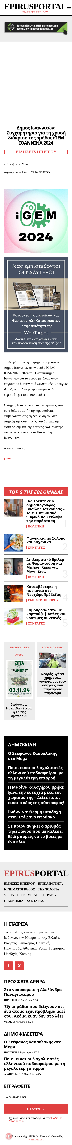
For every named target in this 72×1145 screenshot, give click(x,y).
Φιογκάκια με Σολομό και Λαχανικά (45, 540)
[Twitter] (17, 184)
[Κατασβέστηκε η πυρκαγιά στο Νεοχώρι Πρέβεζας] (13, 593)
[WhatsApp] (36, 184)
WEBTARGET (36, 1139)
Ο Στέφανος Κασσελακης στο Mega (32, 756)
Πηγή (8, 459)
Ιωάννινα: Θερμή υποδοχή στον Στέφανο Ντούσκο (34, 814)
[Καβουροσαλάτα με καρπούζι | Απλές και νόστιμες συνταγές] (13, 616)
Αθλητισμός (12, 1074)
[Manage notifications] (9, 1136)
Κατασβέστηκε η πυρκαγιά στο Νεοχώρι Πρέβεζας (43, 590)
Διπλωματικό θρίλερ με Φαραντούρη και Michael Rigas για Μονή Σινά (45, 565)
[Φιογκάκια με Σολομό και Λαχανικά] (13, 542)
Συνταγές (36, 547)
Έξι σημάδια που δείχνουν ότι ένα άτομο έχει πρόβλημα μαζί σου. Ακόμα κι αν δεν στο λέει (34, 1011)
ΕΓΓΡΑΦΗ (33, 1108)
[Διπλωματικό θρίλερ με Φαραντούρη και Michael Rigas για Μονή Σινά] (13, 566)
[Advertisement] (36, 79)
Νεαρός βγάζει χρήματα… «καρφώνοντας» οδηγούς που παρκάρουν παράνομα (52, 683)
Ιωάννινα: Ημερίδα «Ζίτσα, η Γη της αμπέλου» (19, 710)
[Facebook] (8, 184)
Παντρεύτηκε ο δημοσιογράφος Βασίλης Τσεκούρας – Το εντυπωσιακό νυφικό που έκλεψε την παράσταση (45, 511)
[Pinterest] (26, 184)
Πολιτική (36, 526)
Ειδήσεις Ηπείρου (43, 600)
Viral (8, 1021)
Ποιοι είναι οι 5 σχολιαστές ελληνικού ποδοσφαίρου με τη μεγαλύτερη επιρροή (35, 773)
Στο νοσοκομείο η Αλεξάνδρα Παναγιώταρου (33, 992)
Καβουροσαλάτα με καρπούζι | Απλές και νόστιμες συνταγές (46, 614)
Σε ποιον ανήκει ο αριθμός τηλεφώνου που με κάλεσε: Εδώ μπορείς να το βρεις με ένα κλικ (35, 833)
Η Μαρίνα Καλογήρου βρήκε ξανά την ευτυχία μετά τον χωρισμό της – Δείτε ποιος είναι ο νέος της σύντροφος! (36, 794)
